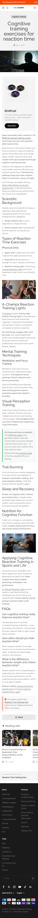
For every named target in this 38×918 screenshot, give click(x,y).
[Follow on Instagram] (14, 886)
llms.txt (5, 823)
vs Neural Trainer (9, 819)
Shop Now (12, 126)
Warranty (25, 827)
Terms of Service (28, 801)
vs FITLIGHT (7, 815)
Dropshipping (8, 807)
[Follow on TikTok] (25, 886)
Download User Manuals (8, 857)
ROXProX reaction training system (16, 138)
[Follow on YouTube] (19, 886)
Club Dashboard (9, 798)
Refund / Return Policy (28, 806)
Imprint (24, 822)
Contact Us (6, 852)
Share (20, 717)
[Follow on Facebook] (3, 886)
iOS (3, 832)
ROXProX (6, 794)
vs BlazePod (7, 811)
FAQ (4, 843)
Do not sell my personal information (27, 815)
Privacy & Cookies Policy (27, 795)
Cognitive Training (19, 17)
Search (5, 870)
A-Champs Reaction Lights (13, 589)
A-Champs (6, 313)
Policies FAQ (26, 831)
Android (5, 827)
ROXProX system (15, 435)
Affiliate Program (9, 803)
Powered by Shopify (20, 912)
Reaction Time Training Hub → (15, 777)
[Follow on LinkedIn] (30, 886)
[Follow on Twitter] (8, 886)
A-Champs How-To (9, 864)
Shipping (6, 848)
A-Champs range (25, 453)
